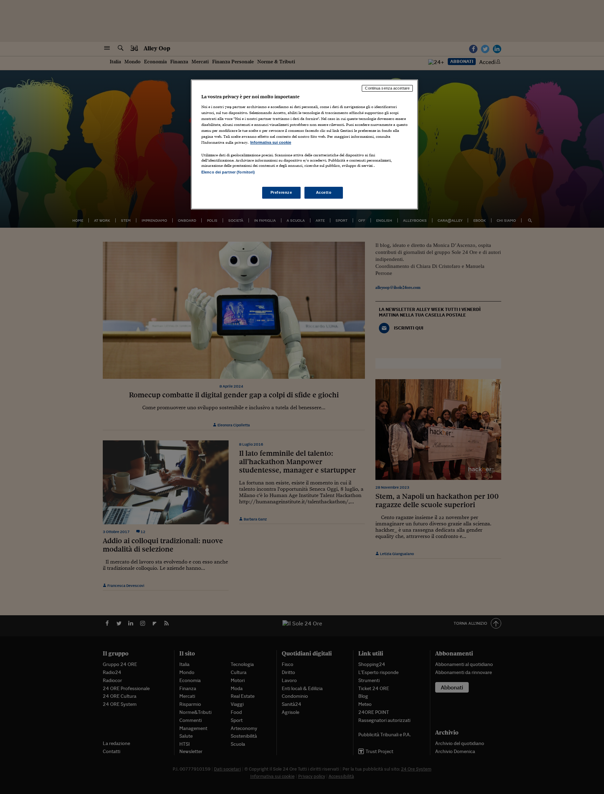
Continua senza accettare (387, 88)
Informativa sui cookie (270, 142)
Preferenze (281, 192)
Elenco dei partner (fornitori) (228, 172)
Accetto (324, 192)
